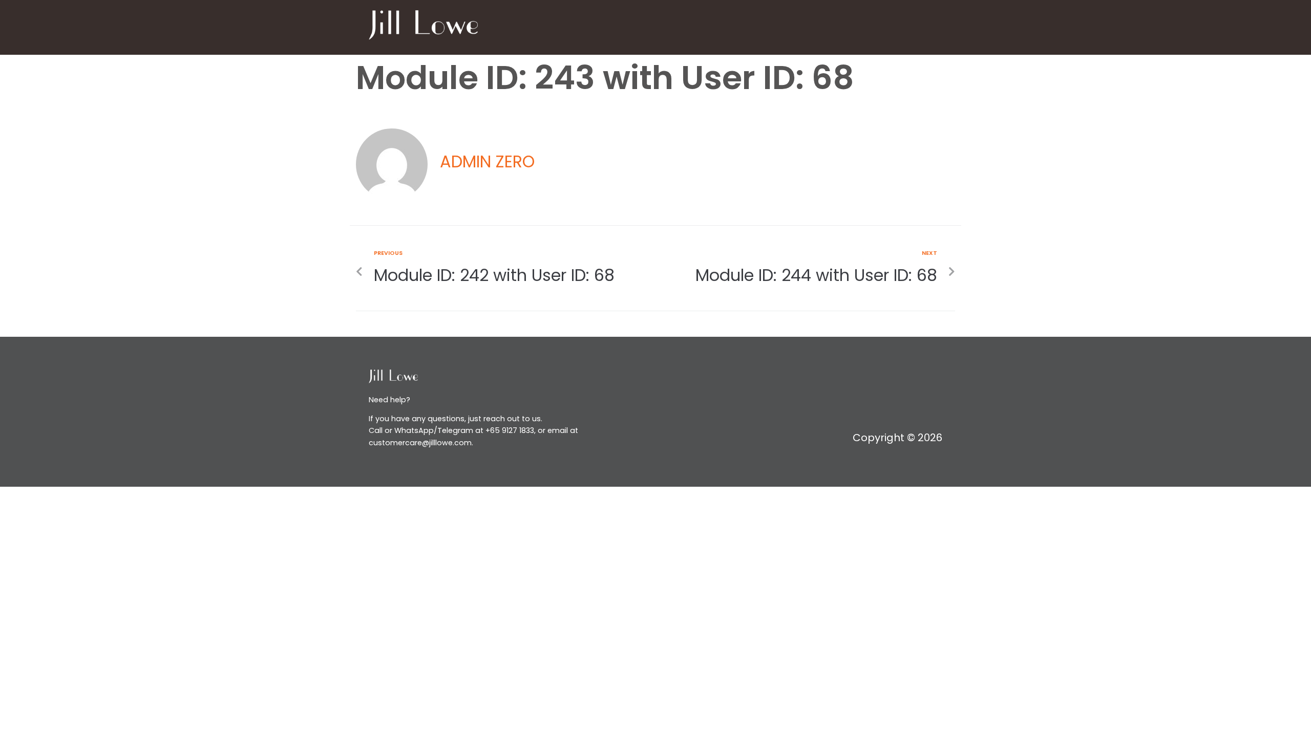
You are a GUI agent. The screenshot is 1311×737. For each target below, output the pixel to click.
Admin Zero (487, 161)
